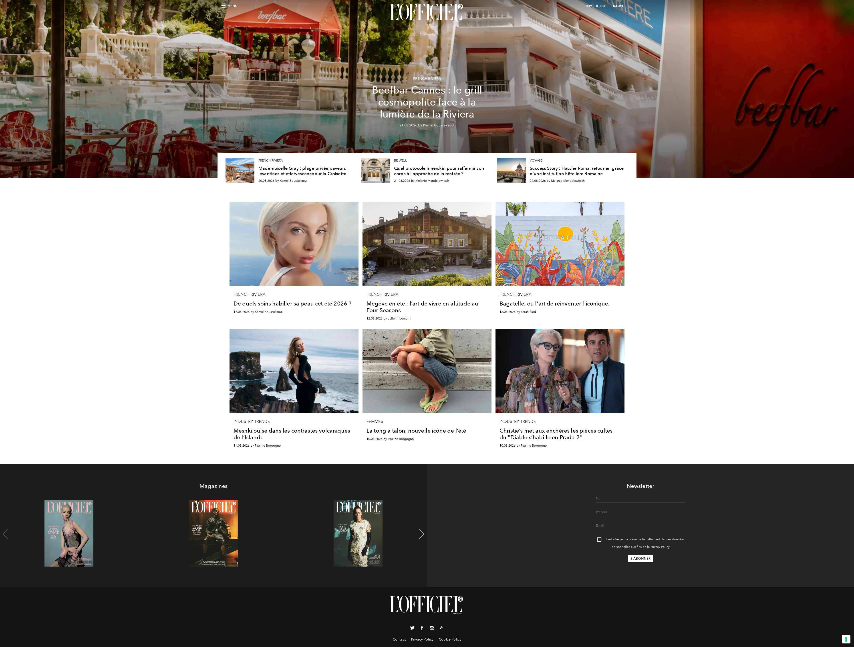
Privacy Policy (660, 547)
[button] (422, 534)
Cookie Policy (450, 639)
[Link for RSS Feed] (441, 628)
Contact (399, 639)
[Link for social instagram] (432, 629)
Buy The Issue (597, 6)
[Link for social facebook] (422, 629)
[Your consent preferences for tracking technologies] (846, 639)
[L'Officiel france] (427, 13)
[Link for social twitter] (412, 629)
